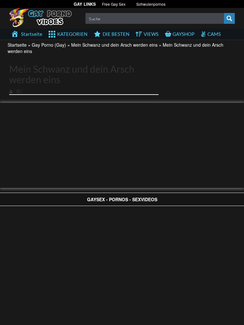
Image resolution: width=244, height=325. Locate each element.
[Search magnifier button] (229, 18)
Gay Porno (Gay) (49, 45)
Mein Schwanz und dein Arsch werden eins (114, 45)
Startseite (17, 45)
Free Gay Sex (113, 4)
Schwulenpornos (151, 4)
